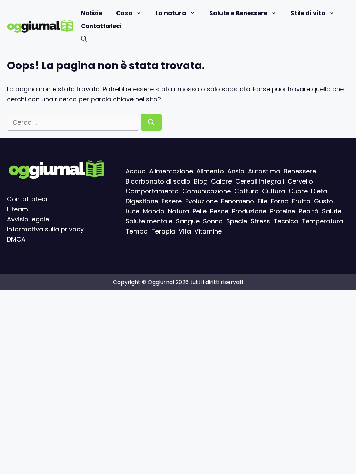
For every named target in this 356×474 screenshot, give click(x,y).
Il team (17, 209)
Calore (221, 181)
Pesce (219, 211)
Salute (331, 211)
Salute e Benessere (238, 13)
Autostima (264, 171)
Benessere (300, 171)
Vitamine (208, 231)
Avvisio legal (26, 219)
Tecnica (286, 221)
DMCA (16, 239)
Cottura (246, 191)
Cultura (273, 191)
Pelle (200, 211)
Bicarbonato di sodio (158, 181)
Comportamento (152, 191)
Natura (178, 211)
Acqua (136, 171)
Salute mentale (149, 221)
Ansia (235, 171)
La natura (171, 13)
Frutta (301, 201)
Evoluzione (201, 201)
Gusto (323, 201)
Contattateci (101, 26)
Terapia (163, 231)
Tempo (137, 231)
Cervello (300, 181)
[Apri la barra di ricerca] (84, 39)
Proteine (282, 211)
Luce (132, 211)
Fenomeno (237, 201)
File (262, 201)
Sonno (213, 221)
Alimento (210, 171)
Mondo (153, 211)
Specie (236, 221)
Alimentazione (171, 171)
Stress (260, 221)
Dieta (319, 191)
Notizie (91, 13)
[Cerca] (151, 122)
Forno (280, 201)
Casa (124, 13)
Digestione (142, 201)
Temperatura (322, 221)
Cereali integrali (259, 181)
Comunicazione (206, 191)
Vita (185, 231)
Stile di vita (308, 13)
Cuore (298, 191)
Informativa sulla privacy (45, 229)
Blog (201, 181)
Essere (172, 201)
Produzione (249, 211)
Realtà (308, 211)
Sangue (188, 221)
